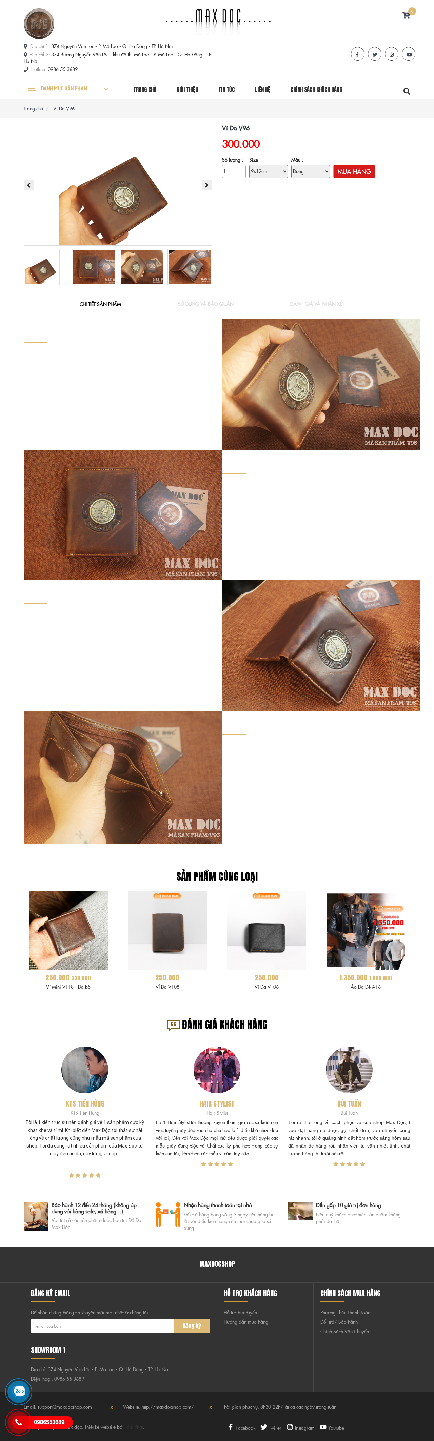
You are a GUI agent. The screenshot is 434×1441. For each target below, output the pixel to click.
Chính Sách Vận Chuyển (344, 1331)
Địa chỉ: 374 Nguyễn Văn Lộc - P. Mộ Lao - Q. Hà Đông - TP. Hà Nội (100, 1369)
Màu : (297, 160)
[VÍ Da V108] (167, 930)
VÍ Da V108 (167, 987)
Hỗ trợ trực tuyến (240, 1313)
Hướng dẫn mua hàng (246, 1322)
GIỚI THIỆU (187, 89)
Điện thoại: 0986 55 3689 (57, 1379)
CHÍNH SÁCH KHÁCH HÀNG (316, 89)
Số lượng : (232, 160)
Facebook (245, 1428)
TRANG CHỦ (144, 89)
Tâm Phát (134, 1427)
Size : (255, 160)
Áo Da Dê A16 (366, 987)
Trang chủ (34, 109)
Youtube (336, 1428)
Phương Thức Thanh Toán (345, 1313)
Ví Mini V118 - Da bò (68, 987)
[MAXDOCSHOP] (39, 23)
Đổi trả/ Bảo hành (339, 1322)
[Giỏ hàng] (406, 15)
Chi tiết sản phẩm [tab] (100, 304)
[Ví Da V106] (266, 930)
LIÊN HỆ (262, 89)
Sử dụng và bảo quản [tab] (206, 304)
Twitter (275, 1428)
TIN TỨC (226, 89)
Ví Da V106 (267, 987)
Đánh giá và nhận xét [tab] (317, 304)
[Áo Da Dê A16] (366, 930)
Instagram (305, 1428)
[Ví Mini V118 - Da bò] (68, 930)
